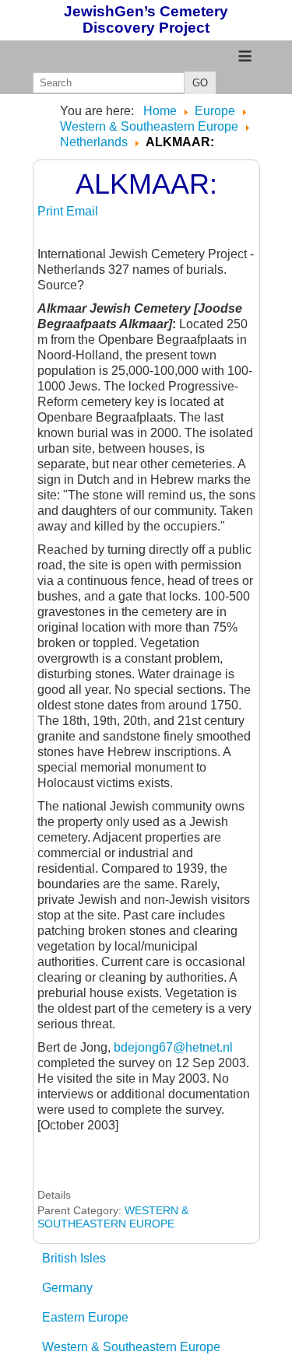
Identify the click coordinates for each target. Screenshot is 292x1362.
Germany (67, 1287)
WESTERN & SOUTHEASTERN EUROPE (112, 1217)
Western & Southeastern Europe (131, 1346)
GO (200, 83)
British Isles (74, 1258)
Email (82, 211)
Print (51, 211)
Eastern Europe (85, 1317)
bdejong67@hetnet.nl (173, 1047)
